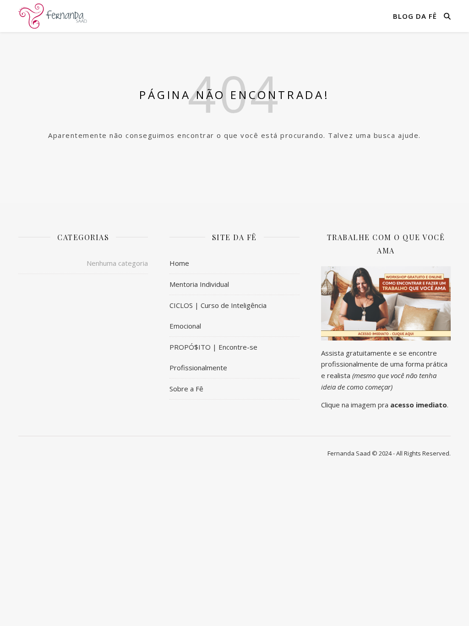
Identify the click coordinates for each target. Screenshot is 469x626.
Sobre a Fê (186, 388)
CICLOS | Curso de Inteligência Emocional (218, 315)
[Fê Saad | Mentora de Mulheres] (52, 15)
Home (179, 263)
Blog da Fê (415, 16)
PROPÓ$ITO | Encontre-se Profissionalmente (213, 357)
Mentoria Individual (199, 284)
